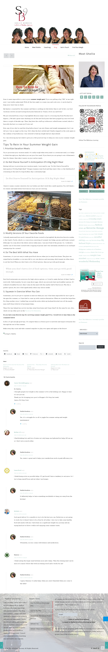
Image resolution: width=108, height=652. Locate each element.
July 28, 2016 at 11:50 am (26, 414)
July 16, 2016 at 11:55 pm (20, 557)
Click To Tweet (66, 181)
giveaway (100, 231)
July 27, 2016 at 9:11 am (20, 435)
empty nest (85, 219)
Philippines (82, 249)
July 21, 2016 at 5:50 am (26, 577)
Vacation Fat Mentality (33, 311)
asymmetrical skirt (88, 213)
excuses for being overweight (88, 222)
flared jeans (88, 231)
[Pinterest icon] (96, 648)
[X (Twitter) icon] (93, 648)
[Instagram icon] (98, 648)
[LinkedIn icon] (95, 648)
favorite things (95, 227)
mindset (87, 240)
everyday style (95, 219)
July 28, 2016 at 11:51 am (26, 455)
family (85, 225)
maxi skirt (91, 237)
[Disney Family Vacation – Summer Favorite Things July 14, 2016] (1, 645)
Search (81, 343)
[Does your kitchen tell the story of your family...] (83, 167)
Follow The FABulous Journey (88, 140)
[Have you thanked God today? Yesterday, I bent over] (83, 184)
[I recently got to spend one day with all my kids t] (91, 184)
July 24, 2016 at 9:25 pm (20, 514)
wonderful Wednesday (89, 261)
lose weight (91, 234)
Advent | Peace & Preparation (41, 629)
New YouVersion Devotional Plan (40, 604)
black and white (97, 213)
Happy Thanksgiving (83, 234)
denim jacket (91, 216)
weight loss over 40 (91, 258)
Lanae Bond (17, 470)
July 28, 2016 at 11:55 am (26, 539)
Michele (16, 511)
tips (103, 252)
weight (81, 255)
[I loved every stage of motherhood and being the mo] (100, 184)
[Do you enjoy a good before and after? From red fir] (91, 175)
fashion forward (91, 225)
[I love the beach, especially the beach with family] (91, 167)
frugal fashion (94, 231)
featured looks (82, 231)
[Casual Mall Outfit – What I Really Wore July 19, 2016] (106, 645)
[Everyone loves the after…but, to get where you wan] (100, 167)
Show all (72, 55)
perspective (87, 246)
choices (84, 216)
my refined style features (96, 243)
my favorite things (95, 240)
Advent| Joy (34, 623)
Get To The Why (36, 611)
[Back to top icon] (102, 648)
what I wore (100, 258)
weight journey (86, 255)
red (85, 252)
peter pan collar (95, 246)
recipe (81, 252)
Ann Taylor (81, 213)
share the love (96, 252)
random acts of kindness (93, 249)
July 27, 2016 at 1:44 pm (20, 385)
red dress (88, 252)
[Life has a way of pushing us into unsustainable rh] (83, 175)
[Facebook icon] (91, 648)
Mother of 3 (17, 432)
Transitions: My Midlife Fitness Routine (41, 617)
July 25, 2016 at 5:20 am (20, 473)
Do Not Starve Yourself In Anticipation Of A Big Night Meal (35, 178)
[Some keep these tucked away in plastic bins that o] (100, 175)
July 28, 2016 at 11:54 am (26, 493)
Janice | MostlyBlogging (21, 383)
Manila (87, 237)
